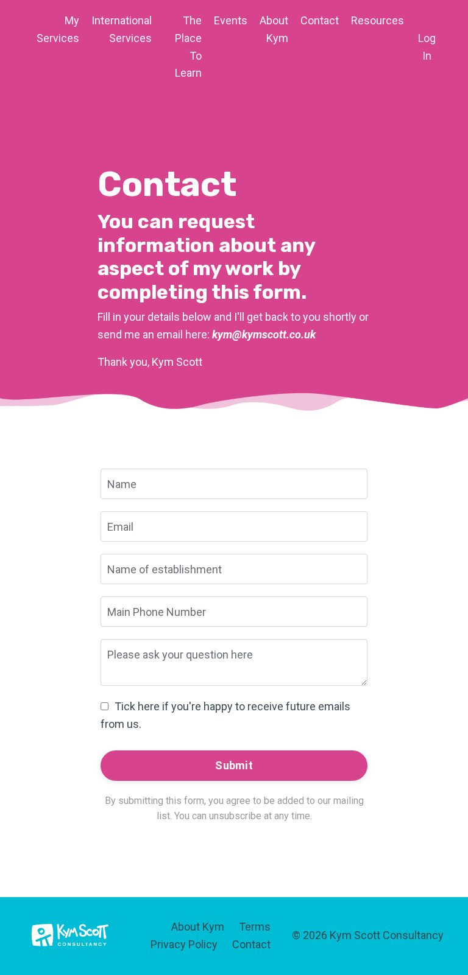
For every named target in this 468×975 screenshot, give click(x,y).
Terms (255, 926)
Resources (377, 20)
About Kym (274, 29)
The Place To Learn (188, 46)
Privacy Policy (184, 944)
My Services (58, 29)
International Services (121, 29)
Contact (319, 20)
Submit (234, 765)
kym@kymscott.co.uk (264, 334)
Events (230, 20)
